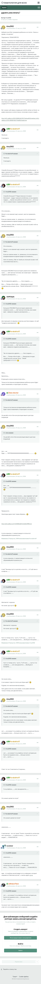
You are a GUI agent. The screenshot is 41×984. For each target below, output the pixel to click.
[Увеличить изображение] (2, 288)
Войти (20, 950)
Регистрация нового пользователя (20, 938)
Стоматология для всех (14, 2)
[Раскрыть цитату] (4, 153)
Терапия (14, 19)
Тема (14, 976)
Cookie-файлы (24, 976)
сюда (31, 875)
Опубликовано (16, 28)
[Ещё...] (37, 27)
